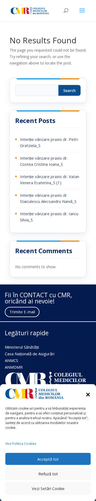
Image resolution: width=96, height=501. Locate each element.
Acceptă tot (48, 459)
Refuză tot (48, 473)
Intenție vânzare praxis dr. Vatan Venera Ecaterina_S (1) (49, 179)
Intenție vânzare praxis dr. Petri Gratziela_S (49, 142)
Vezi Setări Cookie (48, 488)
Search (69, 90)
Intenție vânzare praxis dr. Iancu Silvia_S (49, 216)
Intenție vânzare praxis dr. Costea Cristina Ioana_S (44, 161)
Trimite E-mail (22, 311)
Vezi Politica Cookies (20, 443)
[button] (88, 394)
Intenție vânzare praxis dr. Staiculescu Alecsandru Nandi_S (48, 198)
